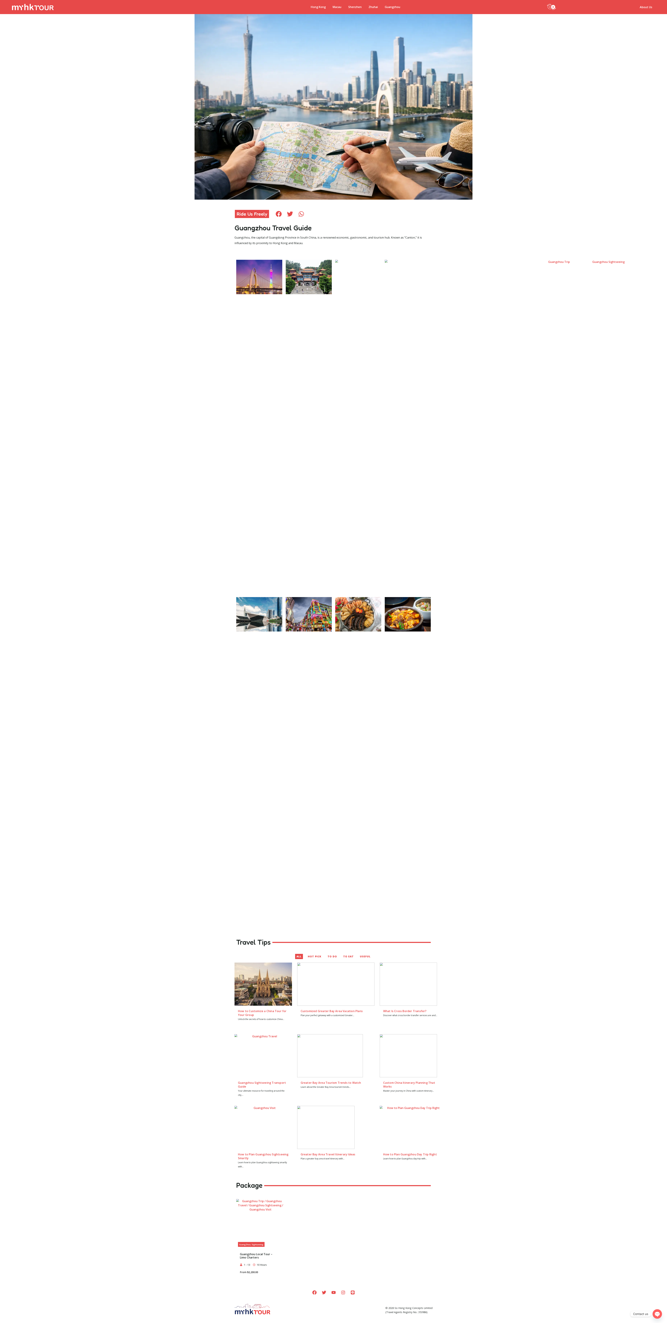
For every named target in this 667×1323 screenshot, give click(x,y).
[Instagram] (343, 1292)
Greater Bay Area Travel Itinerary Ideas (328, 1154)
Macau (337, 7)
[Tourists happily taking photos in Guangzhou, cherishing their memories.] (263, 1055)
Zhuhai (373, 7)
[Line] (352, 1292)
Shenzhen (355, 7)
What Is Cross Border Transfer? (405, 1011)
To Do (332, 956)
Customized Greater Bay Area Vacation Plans (332, 1011)
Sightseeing (257, 1244)
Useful (365, 956)
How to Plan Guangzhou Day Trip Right (410, 1154)
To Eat (348, 956)
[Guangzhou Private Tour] (260, 1223)
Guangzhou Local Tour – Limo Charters (256, 1255)
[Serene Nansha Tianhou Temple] (309, 277)
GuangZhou (245, 1244)
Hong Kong (318, 7)
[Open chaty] (657, 1314)
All (299, 956)
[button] (551, 6)
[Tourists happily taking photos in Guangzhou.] (263, 1127)
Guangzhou (392, 7)
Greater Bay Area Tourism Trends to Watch (331, 1083)
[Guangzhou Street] (309, 614)
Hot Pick (314, 956)
